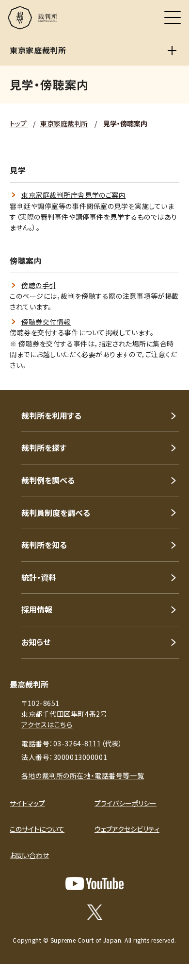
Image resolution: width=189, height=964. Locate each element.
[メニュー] (172, 17)
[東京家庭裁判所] (172, 50)
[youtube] (94, 883)
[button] (168, 377)
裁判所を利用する (51, 415)
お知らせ (35, 642)
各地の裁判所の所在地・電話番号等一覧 (82, 775)
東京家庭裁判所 (64, 123)
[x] (94, 912)
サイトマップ (27, 803)
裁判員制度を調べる (55, 512)
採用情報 (36, 609)
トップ (19, 123)
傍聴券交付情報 (46, 322)
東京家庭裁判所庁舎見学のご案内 (73, 195)
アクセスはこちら (46, 724)
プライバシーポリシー (125, 803)
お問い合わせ (29, 855)
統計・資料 (38, 577)
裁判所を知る (44, 545)
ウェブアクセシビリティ (126, 829)
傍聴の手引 (38, 285)
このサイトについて (37, 829)
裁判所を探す (43, 447)
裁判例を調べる (48, 480)
